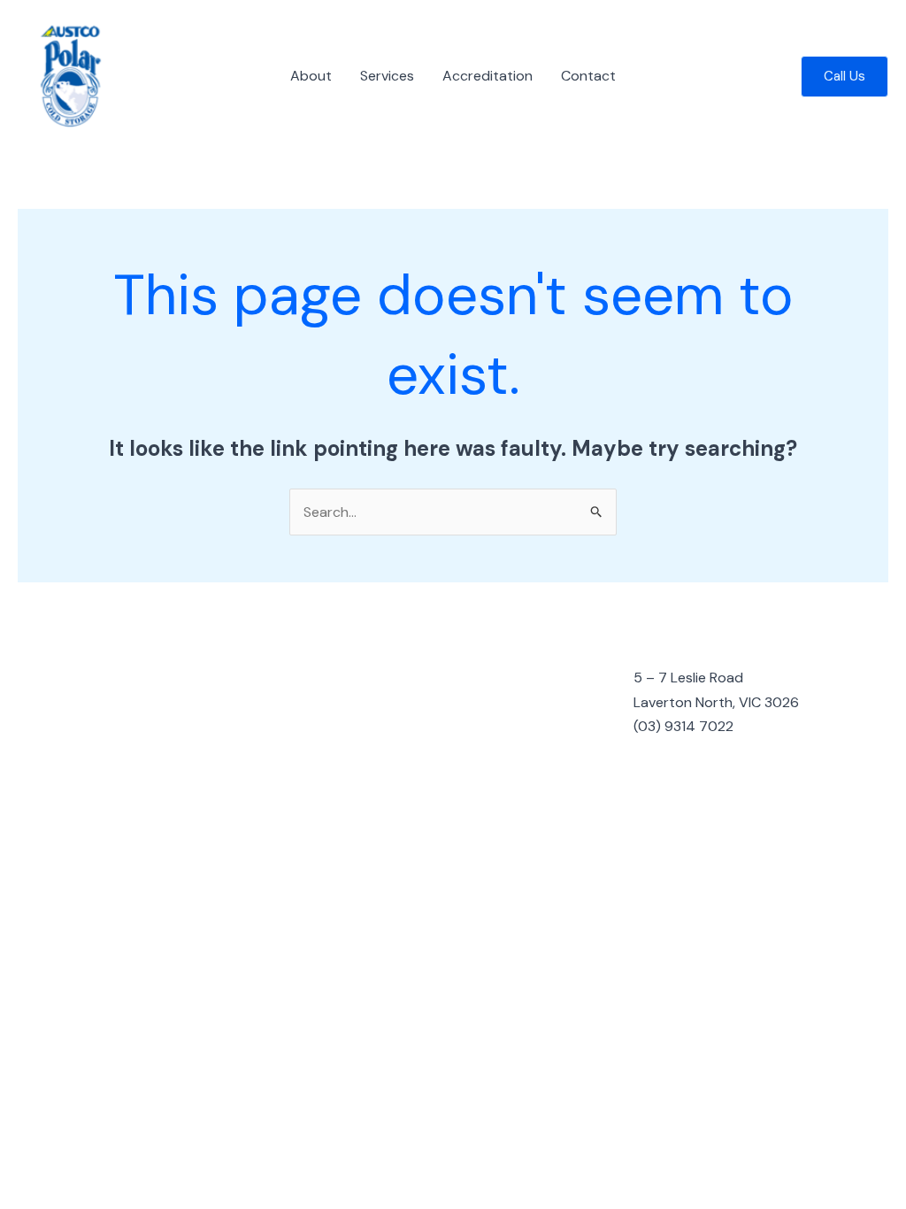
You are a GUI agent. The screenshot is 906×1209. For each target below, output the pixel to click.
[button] (844, 76)
